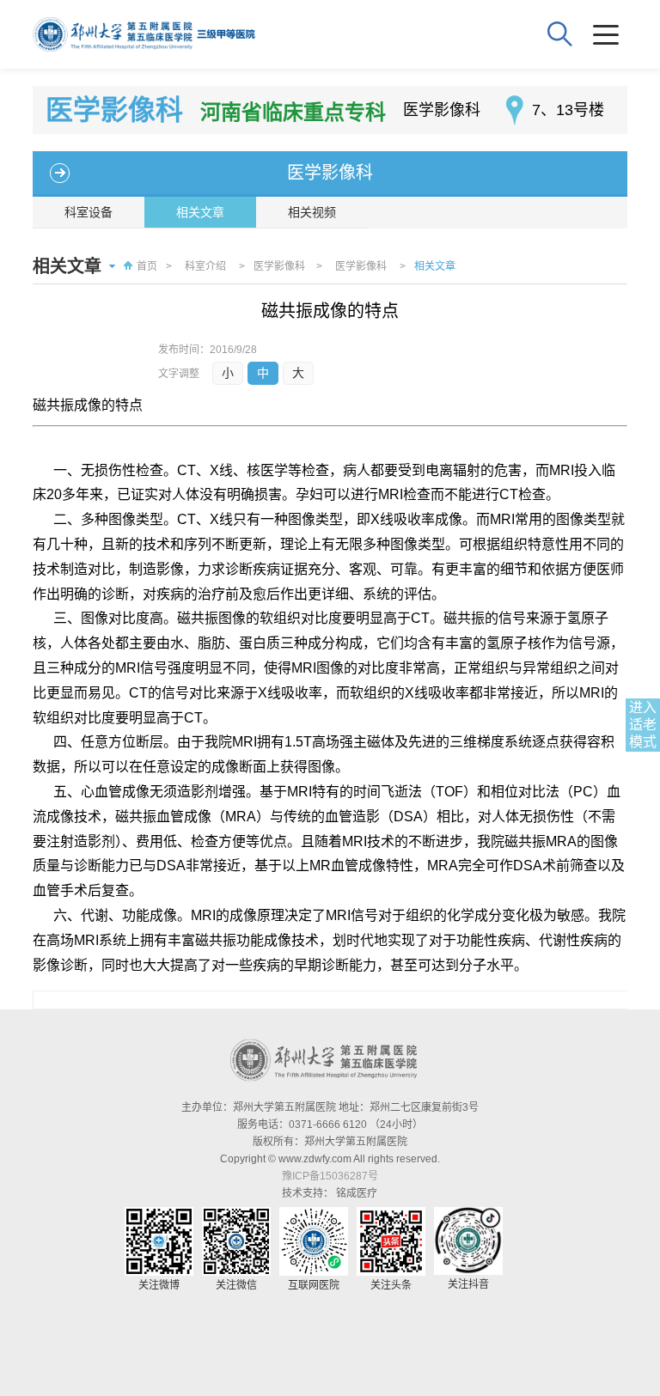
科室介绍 (205, 266)
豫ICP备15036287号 (330, 1176)
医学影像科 (330, 172)
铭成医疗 (356, 1193)
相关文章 (200, 212)
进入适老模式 (643, 724)
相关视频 (312, 212)
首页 (147, 266)
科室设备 (88, 212)
